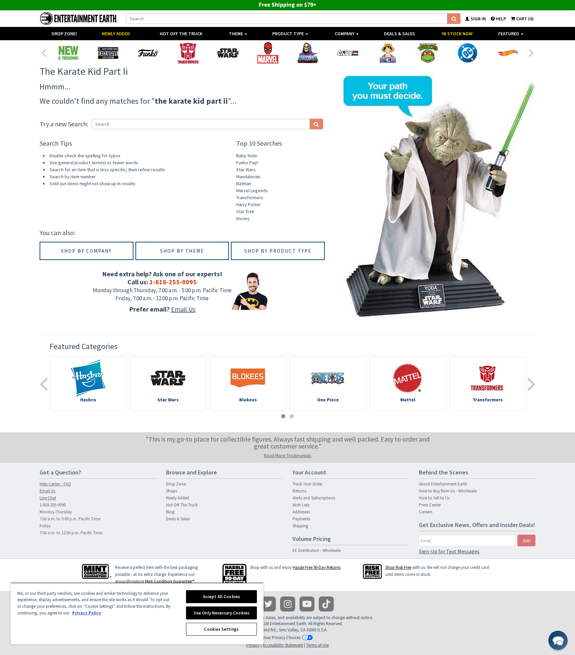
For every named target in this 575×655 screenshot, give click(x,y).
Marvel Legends (252, 191)
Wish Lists (300, 505)
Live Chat (48, 498)
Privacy (253, 645)
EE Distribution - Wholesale (316, 550)
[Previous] (44, 52)
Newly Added (116, 34)
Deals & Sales (399, 34)
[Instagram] (287, 603)
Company (345, 34)
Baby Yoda (246, 156)
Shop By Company (86, 251)
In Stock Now (457, 34)
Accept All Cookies (221, 596)
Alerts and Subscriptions (313, 498)
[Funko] (148, 53)
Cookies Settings (221, 629)
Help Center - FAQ (55, 484)
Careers (425, 512)
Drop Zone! (64, 34)
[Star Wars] (228, 53)
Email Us (183, 309)
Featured (509, 34)
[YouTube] (306, 603)
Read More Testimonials (287, 455)
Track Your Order (307, 484)
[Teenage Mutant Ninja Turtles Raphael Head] (427, 53)
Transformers (249, 197)
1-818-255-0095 (173, 282)
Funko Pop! (247, 163)
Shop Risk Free (398, 567)
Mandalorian (248, 177)
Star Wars (246, 170)
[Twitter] (268, 603)
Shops (171, 491)
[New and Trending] (68, 53)
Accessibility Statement (283, 645)
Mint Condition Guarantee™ (169, 581)
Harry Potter (248, 204)
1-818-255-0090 (53, 505)
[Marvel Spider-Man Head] (268, 53)
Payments (301, 519)
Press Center (430, 505)
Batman (243, 184)
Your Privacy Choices (281, 637)
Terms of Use (317, 645)
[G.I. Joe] (347, 53)
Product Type (288, 34)
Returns (299, 491)
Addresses (301, 512)
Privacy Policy (86, 613)
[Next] (531, 52)
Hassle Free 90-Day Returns (316, 567)
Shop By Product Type (277, 251)
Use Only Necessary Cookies (221, 613)
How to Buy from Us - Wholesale (448, 491)
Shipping (300, 526)
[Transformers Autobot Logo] (188, 53)
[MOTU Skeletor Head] (307, 53)
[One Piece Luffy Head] (387, 53)
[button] (558, 640)
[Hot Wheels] (507, 53)
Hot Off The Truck (181, 34)
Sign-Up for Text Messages (449, 551)
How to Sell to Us (434, 498)
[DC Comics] (467, 53)
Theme (236, 34)
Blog (170, 512)
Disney (243, 218)
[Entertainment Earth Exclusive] (108, 53)
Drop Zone (176, 484)
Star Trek (245, 211)
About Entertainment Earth (443, 484)
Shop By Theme (182, 251)
